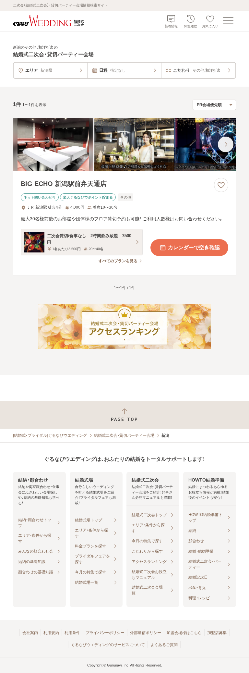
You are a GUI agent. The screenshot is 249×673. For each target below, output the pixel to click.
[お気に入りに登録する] (221, 185)
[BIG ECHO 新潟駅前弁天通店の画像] (124, 144)
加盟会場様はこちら (184, 632)
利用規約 (51, 632)
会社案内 (30, 632)
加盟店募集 (217, 632)
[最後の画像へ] (225, 144)
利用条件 (72, 632)
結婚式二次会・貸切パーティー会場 (124, 435)
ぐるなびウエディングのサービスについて (108, 644)
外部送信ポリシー (145, 632)
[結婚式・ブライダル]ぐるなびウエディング (50, 435)
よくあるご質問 (164, 644)
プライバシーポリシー (105, 632)
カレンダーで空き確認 (194, 247)
